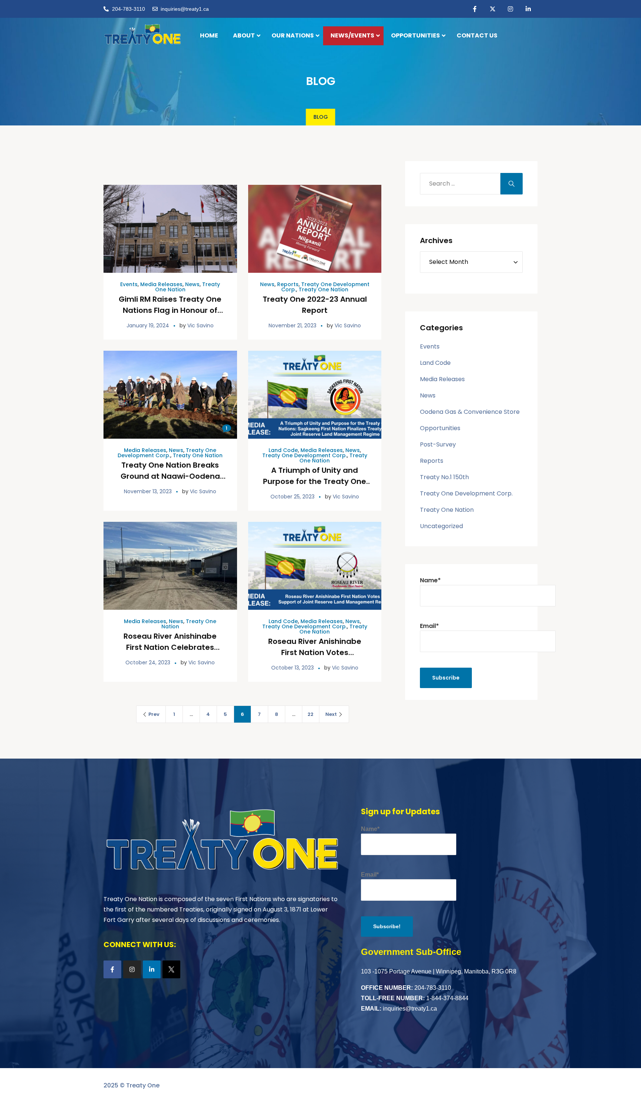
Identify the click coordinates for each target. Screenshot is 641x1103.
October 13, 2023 (292, 667)
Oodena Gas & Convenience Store (470, 412)
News (192, 284)
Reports (288, 284)
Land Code (283, 450)
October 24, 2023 (147, 662)
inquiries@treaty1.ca (410, 1008)
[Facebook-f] (475, 9)
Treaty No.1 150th (444, 477)
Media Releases (161, 284)
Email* (429, 626)
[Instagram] (510, 9)
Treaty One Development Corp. (167, 452)
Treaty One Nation (323, 289)
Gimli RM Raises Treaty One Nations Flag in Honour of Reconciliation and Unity (170, 310)
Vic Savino (200, 325)
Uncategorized (441, 526)
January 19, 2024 (147, 325)
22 (310, 714)
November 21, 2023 (292, 325)
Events (129, 284)
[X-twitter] (493, 9)
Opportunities (440, 428)
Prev (154, 714)
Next (331, 714)
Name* (430, 580)
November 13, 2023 (148, 491)
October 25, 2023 (292, 496)
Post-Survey (438, 444)
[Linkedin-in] (528, 9)
